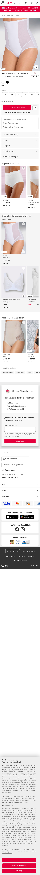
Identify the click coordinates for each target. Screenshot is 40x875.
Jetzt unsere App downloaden (20, 512)
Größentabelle (8, 101)
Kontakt (4, 453)
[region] (20, 816)
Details (5, 140)
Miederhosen (20, 372)
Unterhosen (10, 15)
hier (14, 788)
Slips (17, 15)
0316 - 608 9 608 (9, 477)
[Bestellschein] (26, 3)
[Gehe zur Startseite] (9, 3)
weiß (3, 85)
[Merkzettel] (31, 3)
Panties (30, 372)
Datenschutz (31, 551)
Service (4, 490)
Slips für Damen (8, 372)
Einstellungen (19, 871)
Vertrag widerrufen (13, 551)
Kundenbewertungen (10, 157)
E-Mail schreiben (10, 459)
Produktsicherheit (9, 151)
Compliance (30, 556)
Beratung (5, 496)
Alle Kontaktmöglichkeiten (14, 465)
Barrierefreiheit (10, 556)
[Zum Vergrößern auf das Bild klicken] (36, 67)
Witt (3, 484)
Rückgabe (6, 146)
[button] (3, 3)
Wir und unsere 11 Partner (11, 765)
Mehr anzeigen (15, 436)
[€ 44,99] (13, 282)
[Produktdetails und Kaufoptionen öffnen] (23, 251)
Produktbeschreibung (10, 135)
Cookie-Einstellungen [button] (20, 560)
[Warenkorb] (37, 3)
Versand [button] (21, 76)
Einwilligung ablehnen (19, 865)
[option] (2, 82)
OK (19, 860)
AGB (23, 551)
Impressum (21, 556)
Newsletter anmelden (23, 8)
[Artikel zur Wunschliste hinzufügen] (34, 107)
